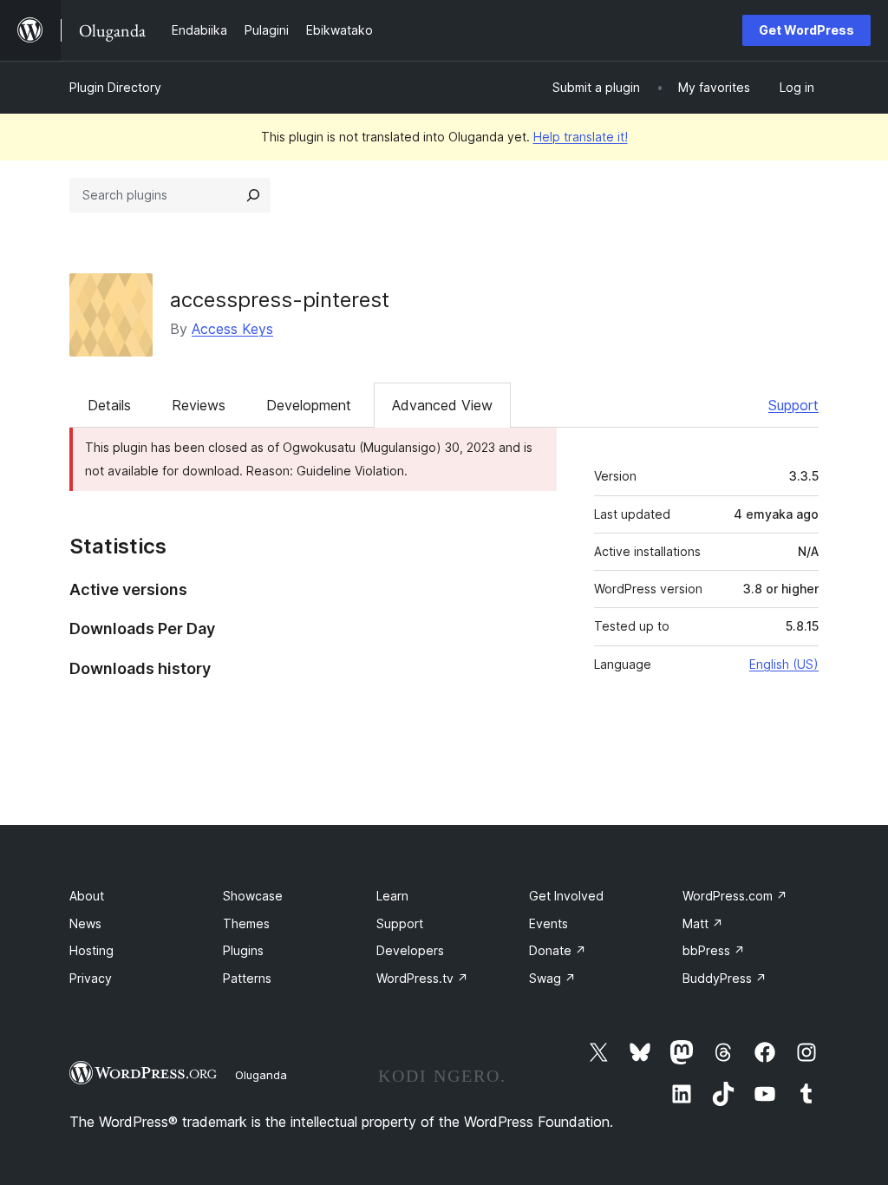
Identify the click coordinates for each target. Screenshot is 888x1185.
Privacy (90, 978)
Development (308, 405)
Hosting (91, 950)
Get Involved (566, 895)
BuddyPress (724, 978)
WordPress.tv (422, 978)
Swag (552, 978)
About (86, 895)
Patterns (247, 978)
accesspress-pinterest (279, 299)
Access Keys (232, 328)
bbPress (713, 950)
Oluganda (261, 1075)
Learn (392, 895)
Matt (702, 923)
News (85, 923)
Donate (557, 950)
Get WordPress (806, 30)
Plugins (243, 950)
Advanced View (442, 405)
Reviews (198, 405)
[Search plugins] (253, 195)
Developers (410, 950)
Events (548, 923)
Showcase (253, 895)
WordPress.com (734, 895)
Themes (246, 923)
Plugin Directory (115, 87)
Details (109, 405)
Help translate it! (580, 136)
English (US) (784, 664)
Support (793, 405)
